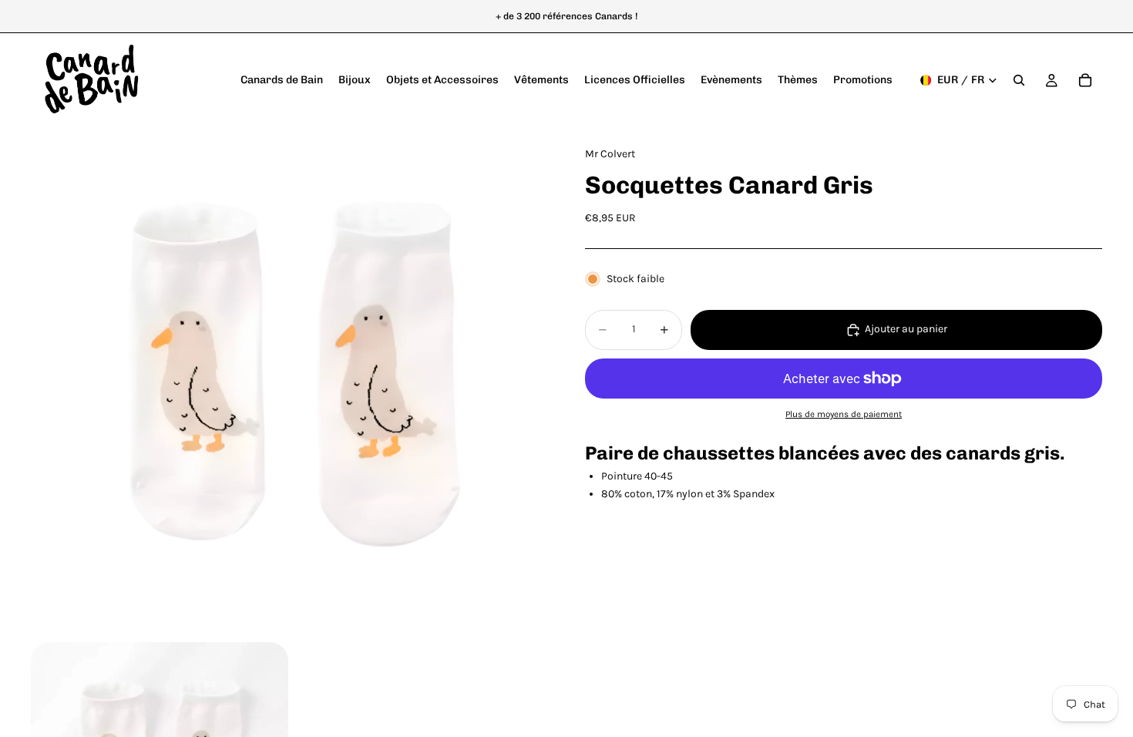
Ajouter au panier (906, 328)
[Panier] (1085, 80)
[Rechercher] (1019, 80)
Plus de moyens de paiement (843, 414)
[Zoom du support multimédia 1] (289, 382)
